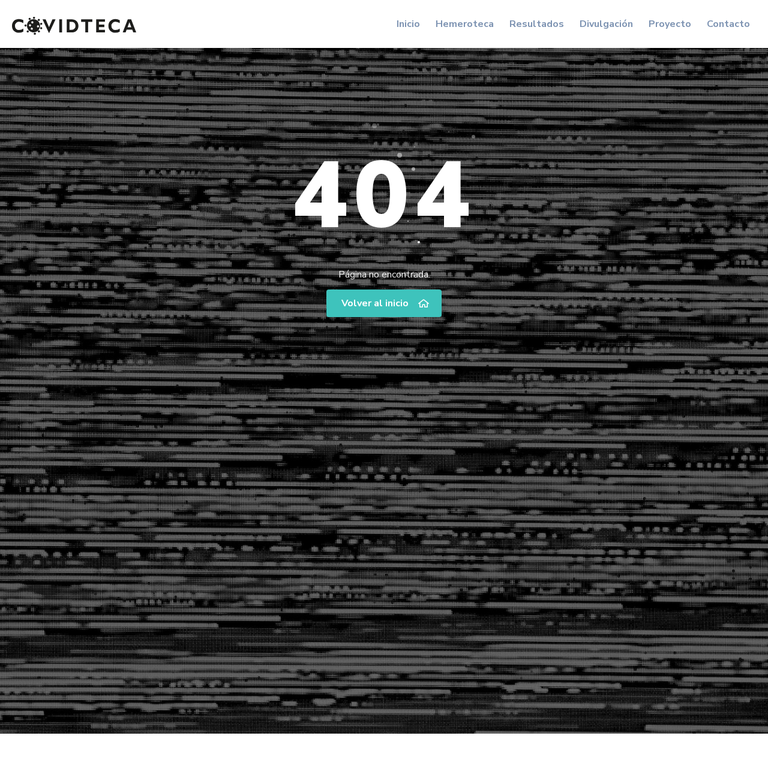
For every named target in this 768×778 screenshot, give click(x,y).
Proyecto (670, 24)
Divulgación (606, 24)
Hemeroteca (465, 24)
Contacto (728, 24)
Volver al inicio (375, 303)
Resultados (536, 24)
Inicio (408, 24)
